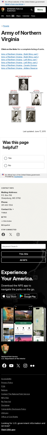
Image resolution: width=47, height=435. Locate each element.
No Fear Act (6, 401)
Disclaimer (5, 405)
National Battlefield (15, 10)
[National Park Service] (3, 9)
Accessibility (6, 379)
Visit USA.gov (8, 429)
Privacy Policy (7, 382)
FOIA (3, 386)
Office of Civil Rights (9, 417)
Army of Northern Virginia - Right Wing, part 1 (19, 54)
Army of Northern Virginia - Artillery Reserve (19, 68)
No (9, 165)
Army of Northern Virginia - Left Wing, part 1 (19, 60)
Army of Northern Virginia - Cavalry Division (19, 65)
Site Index (7, 221)
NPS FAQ (5, 398)
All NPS (23, 260)
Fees (33, 16)
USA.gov (4, 413)
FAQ (5, 217)
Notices (4, 390)
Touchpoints (18, 176)
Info (2, 16)
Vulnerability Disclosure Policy (13, 409)
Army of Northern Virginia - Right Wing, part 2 (19, 57)
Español (6, 225)
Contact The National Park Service (15, 394)
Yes (10, 158)
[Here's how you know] (23, 3)
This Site (23, 254)
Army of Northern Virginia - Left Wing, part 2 (19, 62)
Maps (18, 16)
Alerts (9, 16)
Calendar (26, 16)
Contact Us (6, 209)
